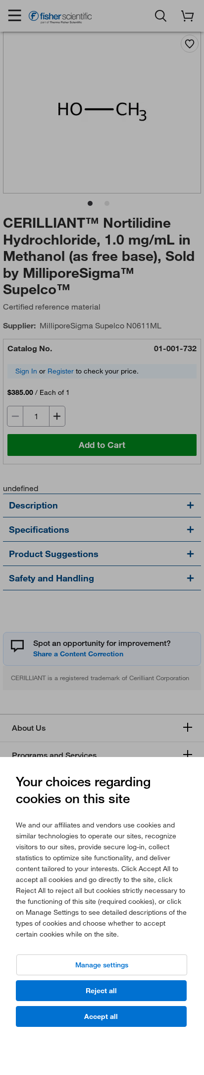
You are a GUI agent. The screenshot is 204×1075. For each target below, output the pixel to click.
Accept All (101, 1016)
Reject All (101, 990)
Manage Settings (101, 964)
